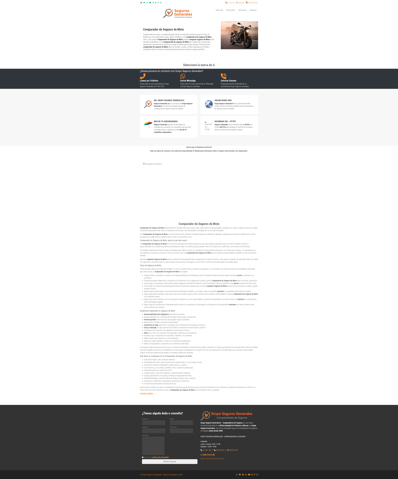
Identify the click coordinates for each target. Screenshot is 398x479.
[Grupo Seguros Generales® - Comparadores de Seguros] (177, 13)
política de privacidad (160, 457)
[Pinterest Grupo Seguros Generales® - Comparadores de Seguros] (158, 3)
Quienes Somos (205, 459)
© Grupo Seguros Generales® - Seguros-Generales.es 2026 (161, 475)
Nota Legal (214, 459)
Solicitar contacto (169, 461)
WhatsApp (241, 3)
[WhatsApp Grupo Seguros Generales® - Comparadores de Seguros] (147, 3)
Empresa (253, 10)
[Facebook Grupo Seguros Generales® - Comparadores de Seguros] (141, 3)
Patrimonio (242, 10)
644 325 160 (220, 450)
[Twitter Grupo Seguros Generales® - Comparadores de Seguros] (144, 3)
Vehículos (219, 10)
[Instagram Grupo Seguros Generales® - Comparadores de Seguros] (153, 3)
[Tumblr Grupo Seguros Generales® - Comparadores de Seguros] (155, 3)
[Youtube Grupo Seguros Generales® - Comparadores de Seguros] (150, 3)
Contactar (221, 459)
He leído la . (156, 457)
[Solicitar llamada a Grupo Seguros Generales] (214, 455)
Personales (230, 10)
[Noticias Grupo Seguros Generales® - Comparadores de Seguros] (161, 3)
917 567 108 (231, 3)
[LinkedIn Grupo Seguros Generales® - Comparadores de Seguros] (209, 455)
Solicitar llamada (253, 3)
